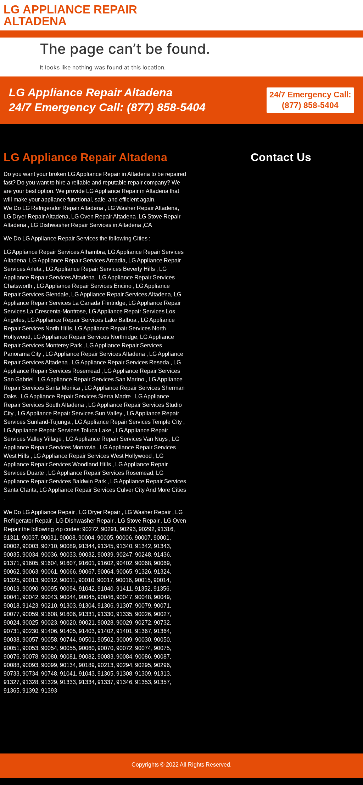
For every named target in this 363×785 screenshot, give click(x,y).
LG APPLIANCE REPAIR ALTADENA (70, 15)
